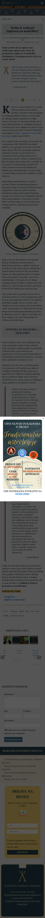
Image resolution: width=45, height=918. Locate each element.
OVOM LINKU (22, 494)
